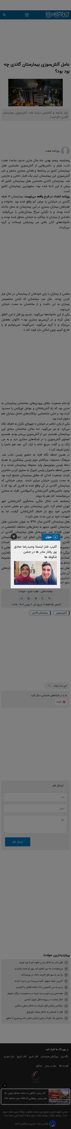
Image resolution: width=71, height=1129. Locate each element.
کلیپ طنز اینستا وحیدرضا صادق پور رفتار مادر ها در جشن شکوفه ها (35, 552)
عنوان (49, 537)
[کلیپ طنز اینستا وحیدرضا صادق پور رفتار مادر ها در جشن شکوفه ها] (35, 573)
